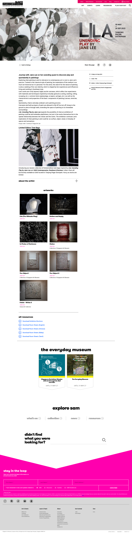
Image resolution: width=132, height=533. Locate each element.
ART (82, 5)
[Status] (63, 232)
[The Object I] (33, 261)
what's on (32, 418)
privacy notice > (111, 531)
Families (59, 488)
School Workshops (43, 513)
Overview (59, 512)
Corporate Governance (62, 524)
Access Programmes (44, 518)
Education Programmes (45, 516)
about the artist (26, 181)
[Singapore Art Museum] (19, 3)
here (83, 495)
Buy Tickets (126, 1)
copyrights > (119, 531)
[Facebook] (104, 65)
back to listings (26, 65)
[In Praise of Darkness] (33, 232)
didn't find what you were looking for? (37, 438)
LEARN (98, 5)
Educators (49, 488)
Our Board (59, 513)
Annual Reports (61, 515)
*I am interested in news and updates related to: (20, 488)
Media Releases (89, 1)
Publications (60, 521)
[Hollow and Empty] (63, 204)
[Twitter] (98, 65)
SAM (40, 488)
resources (94, 418)
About (81, 1)
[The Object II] (63, 261)
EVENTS (89, 5)
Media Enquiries (61, 516)
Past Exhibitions (25, 516)
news (74, 418)
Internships (78, 513)
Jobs (76, 512)
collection (53, 418)
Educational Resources (44, 515)
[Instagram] (11, 501)
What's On (24, 512)
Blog (110, 1)
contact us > (126, 531)
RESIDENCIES (107, 5)
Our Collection (25, 515)
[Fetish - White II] (33, 290)
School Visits (42, 512)
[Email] (110, 65)
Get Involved (99, 1)
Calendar (24, 513)
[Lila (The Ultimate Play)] (33, 204)
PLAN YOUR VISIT (120, 5)
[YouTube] (24, 501)
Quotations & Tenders (62, 522)
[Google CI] (31, 501)
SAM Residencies (71, 488)
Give (106, 1)
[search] (104, 440)
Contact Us (116, 1)
